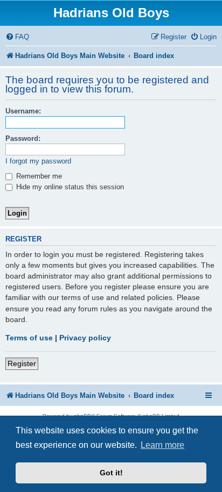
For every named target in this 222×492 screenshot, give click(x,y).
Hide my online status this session (69, 187)
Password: (22, 138)
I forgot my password (38, 161)
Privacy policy (85, 337)
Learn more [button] (162, 445)
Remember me (38, 176)
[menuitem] (17, 37)
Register (22, 363)
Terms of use (29, 337)
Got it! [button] (111, 472)
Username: (23, 111)
